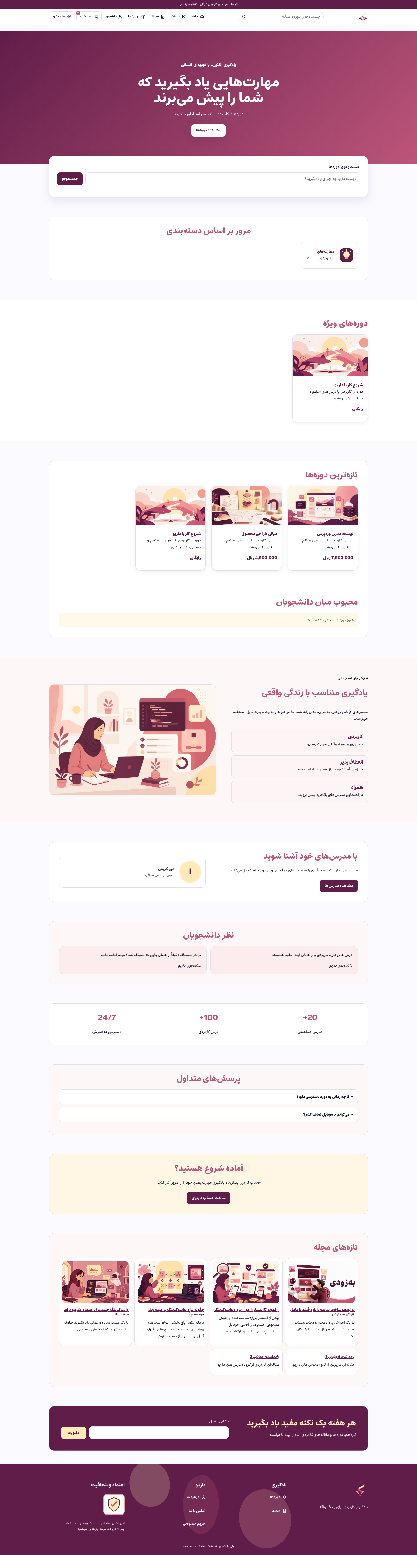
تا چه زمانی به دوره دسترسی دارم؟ (322, 1097)
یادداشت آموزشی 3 (340, 1357)
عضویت (74, 1433)
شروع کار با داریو (348, 385)
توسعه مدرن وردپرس (335, 534)
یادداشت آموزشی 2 (264, 1357)
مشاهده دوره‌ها (208, 130)
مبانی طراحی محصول (259, 534)
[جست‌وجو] (244, 16)
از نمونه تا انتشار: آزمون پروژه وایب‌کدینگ (246, 1310)
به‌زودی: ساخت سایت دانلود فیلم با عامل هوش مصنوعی (322, 1312)
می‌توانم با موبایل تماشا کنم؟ (326, 1115)
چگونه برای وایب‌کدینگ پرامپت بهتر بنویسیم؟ (176, 1312)
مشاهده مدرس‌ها (339, 886)
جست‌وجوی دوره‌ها (344, 167)
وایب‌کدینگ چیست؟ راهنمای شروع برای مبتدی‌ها (96, 1312)
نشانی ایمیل (219, 1421)
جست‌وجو (70, 179)
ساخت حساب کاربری (209, 1198)
